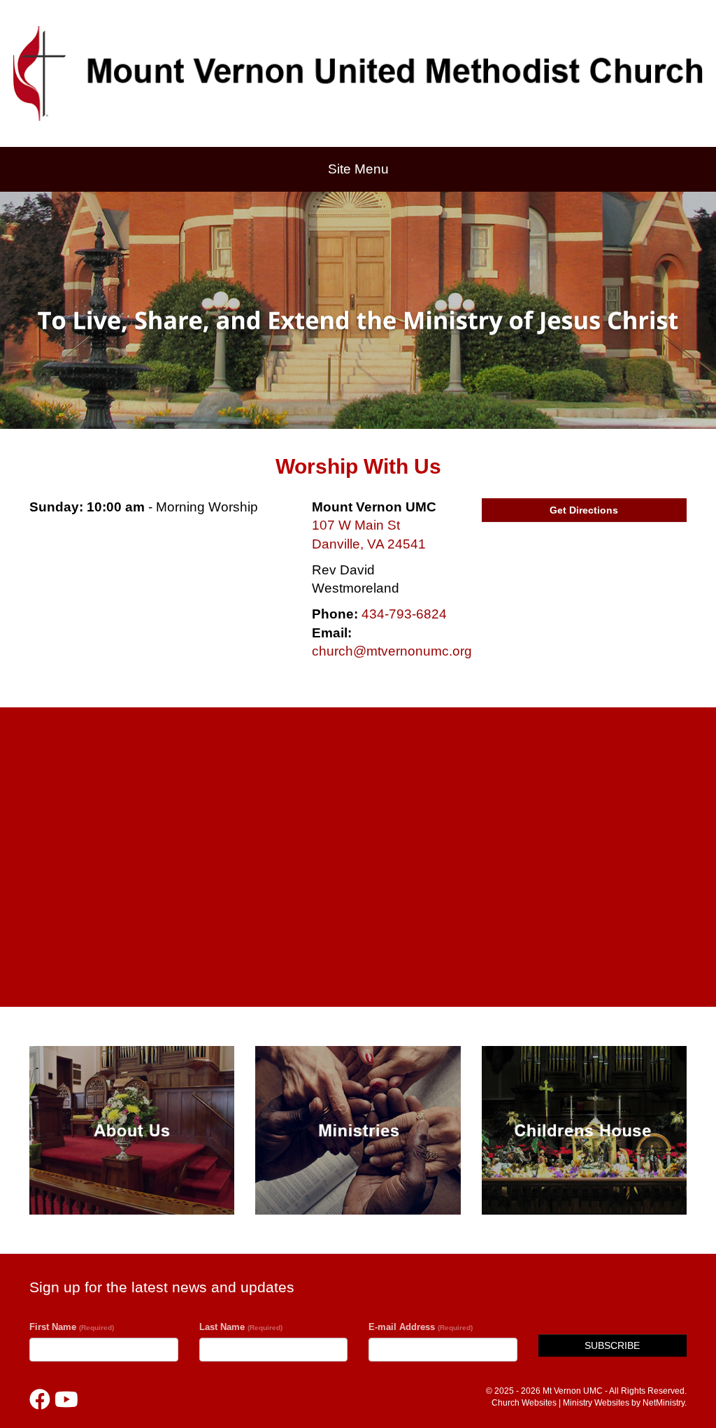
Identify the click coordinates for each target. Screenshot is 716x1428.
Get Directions (584, 510)
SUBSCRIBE (612, 1345)
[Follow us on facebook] (39, 1399)
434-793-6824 (404, 614)
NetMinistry (664, 1403)
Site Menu (358, 169)
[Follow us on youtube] (66, 1399)
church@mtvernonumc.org (392, 651)
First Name (71, 1327)
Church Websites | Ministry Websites (561, 1403)
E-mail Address (420, 1327)
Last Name (240, 1327)
